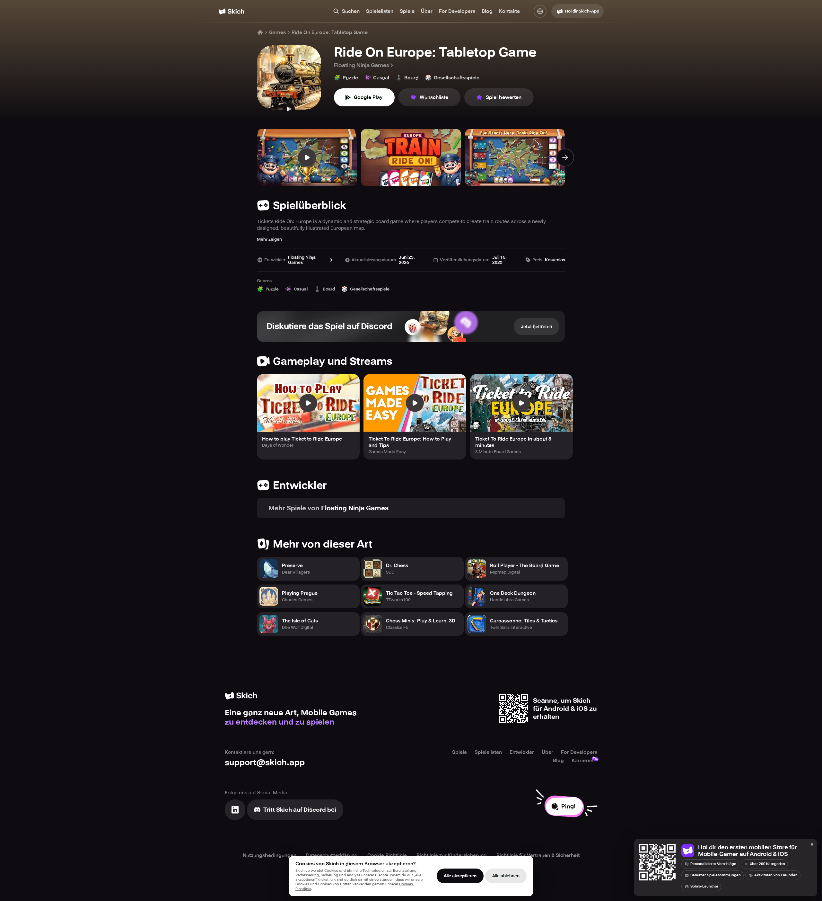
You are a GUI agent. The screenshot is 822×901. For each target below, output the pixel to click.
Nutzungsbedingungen (269, 855)
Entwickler (522, 752)
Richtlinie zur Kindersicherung (451, 855)
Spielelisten (379, 11)
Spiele (407, 11)
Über (427, 11)
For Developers (457, 11)
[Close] (812, 844)
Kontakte (509, 11)
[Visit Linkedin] (235, 809)
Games (277, 32)
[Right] (565, 157)
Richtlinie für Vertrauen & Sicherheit (538, 855)
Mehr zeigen (269, 239)
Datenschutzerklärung (332, 855)
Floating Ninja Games (361, 65)
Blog (487, 11)
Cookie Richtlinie (387, 855)
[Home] (231, 11)
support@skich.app (265, 762)
